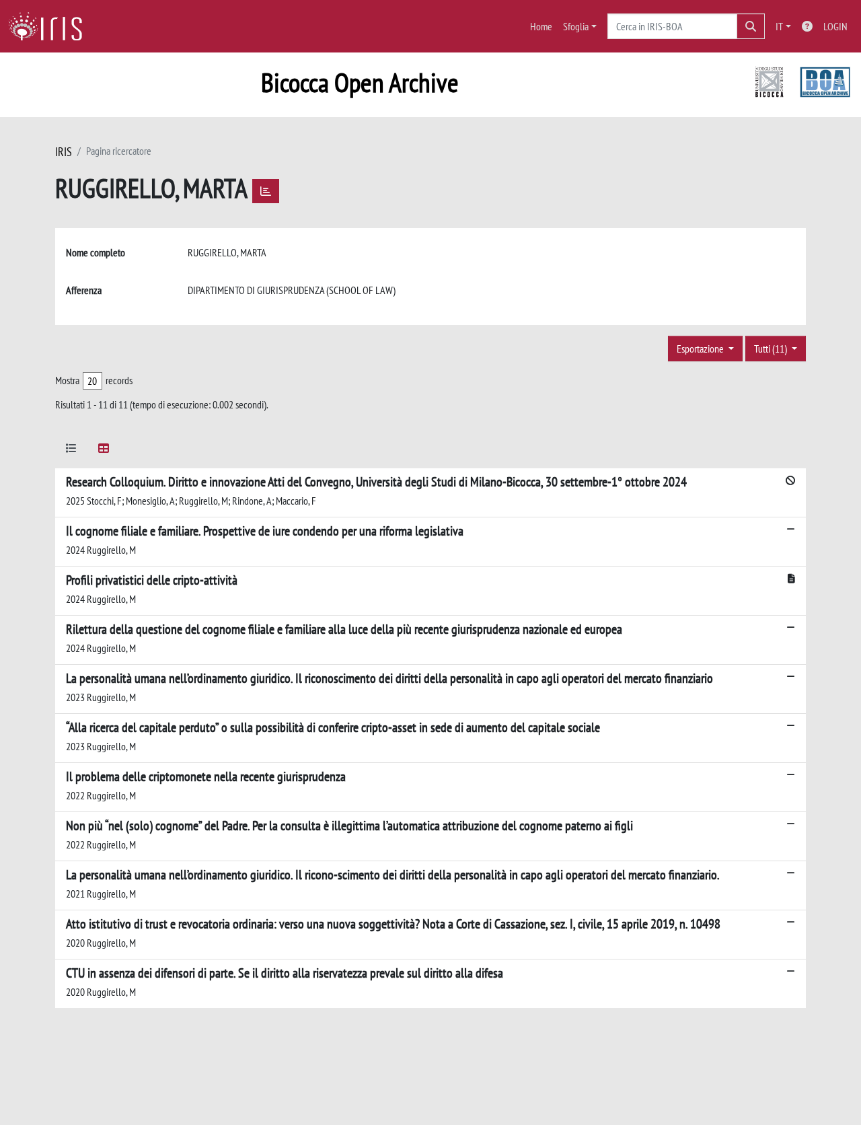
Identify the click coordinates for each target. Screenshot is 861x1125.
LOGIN (835, 26)
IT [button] (779, 26)
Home (541, 26)
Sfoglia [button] (576, 26)
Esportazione (701, 348)
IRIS (63, 151)
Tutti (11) (771, 348)
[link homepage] (50, 26)
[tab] (71, 450)
